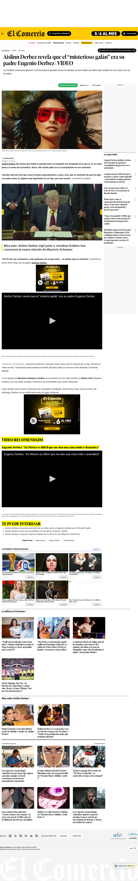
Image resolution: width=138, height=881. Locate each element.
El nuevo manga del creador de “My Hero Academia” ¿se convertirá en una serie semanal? (88, 773)
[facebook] (10, 836)
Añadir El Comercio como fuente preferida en (116, 50)
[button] (52, 321)
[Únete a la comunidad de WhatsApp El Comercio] (68, 85)
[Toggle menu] (2, 33)
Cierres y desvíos (111, 43)
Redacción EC (9, 158)
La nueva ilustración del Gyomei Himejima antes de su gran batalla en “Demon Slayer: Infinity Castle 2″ (52, 774)
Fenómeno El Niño (44, 43)
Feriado (68, 43)
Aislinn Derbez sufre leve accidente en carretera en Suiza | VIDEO (36, 531)
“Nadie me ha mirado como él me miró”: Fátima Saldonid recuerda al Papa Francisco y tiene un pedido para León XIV (17, 645)
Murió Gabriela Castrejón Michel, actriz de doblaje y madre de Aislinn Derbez (18, 731)
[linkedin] (31, 836)
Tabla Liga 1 (99, 43)
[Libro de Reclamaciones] (133, 835)
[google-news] (36, 836)
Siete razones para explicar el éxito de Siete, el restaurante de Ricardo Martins (116, 190)
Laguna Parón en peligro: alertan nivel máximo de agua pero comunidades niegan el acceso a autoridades (117, 164)
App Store (63, 836)
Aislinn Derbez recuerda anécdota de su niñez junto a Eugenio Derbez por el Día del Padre (48, 528)
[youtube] (26, 836)
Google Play (77, 836)
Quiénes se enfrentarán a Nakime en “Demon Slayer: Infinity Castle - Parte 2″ (52, 814)
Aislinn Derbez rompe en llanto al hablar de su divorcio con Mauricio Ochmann (42, 534)
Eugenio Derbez (54, 540)
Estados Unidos (69, 540)
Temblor (76, 43)
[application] (52, 321)
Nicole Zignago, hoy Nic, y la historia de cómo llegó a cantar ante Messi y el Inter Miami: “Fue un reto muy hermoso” (17, 687)
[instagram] (20, 836)
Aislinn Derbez (40, 540)
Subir (131, 848)
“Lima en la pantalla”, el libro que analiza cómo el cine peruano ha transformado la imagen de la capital (117, 219)
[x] (15, 836)
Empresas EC (87, 43)
